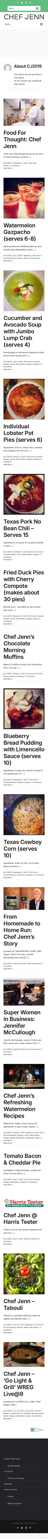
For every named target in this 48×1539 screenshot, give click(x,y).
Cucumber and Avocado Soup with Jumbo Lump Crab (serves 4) (22, 331)
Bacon (30, 552)
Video (35, 619)
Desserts (13, 676)
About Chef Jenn (12, 1459)
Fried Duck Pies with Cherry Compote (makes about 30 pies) (23, 585)
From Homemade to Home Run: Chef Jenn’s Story (21, 930)
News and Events (33, 963)
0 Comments (15, 165)
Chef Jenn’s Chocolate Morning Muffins (18, 646)
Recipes (20, 258)
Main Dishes (20, 364)
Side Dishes (20, 1138)
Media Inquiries (15, 1503)
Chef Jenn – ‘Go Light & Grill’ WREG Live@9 (18, 1383)
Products (9, 1471)
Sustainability (14, 1466)
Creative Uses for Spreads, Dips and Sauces (27, 1413)
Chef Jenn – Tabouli (18, 1304)
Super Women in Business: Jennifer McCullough (21, 1022)
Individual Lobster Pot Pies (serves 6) (22, 433)
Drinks (27, 1135)
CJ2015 (8, 163)
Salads (12, 1138)
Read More (7, 168)
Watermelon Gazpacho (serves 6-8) (19, 232)
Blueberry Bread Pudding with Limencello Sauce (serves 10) (23, 749)
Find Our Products (16, 1478)
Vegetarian (30, 1138)
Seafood (36, 364)
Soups (26, 258)
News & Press (11, 1489)
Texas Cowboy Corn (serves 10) (22, 848)
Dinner (12, 364)
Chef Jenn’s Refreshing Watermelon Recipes (19, 1105)
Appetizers (27, 255)
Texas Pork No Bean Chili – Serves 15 (22, 528)
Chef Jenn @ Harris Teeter (20, 1218)
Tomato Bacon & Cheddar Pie (22, 1159)
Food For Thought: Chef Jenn (22, 139)
